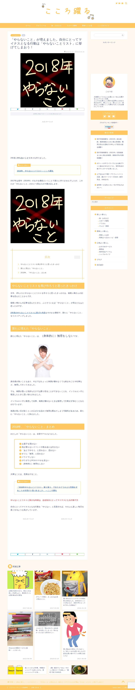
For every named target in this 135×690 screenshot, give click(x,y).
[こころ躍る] (67, 20)
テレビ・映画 (104, 226)
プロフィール (41, 25)
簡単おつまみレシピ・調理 (108, 237)
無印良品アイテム (105, 252)
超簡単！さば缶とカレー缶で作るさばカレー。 (110, 186)
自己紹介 (100, 265)
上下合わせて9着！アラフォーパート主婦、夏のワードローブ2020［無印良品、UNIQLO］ (110, 176)
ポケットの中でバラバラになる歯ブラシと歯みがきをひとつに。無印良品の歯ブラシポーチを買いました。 (110, 166)
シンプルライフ (103, 25)
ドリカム (102, 223)
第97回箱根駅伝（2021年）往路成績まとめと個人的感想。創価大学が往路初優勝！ (110, 155)
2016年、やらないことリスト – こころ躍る (35, 171)
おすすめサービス (105, 246)
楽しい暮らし (102, 214)
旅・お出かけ (56, 25)
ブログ (99, 259)
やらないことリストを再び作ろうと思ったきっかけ (40, 264)
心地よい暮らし (103, 243)
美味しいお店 (87, 25)
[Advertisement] (47, 138)
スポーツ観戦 (72, 25)
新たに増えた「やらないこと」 (32, 268)
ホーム (28, 25)
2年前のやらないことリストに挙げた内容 (28, 313)
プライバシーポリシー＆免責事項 (18, 687)
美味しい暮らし (103, 231)
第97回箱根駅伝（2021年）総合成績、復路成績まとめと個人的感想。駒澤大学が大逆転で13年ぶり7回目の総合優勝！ (110, 143)
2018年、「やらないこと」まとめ (33, 272)
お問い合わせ (35, 687)
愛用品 (101, 249)
